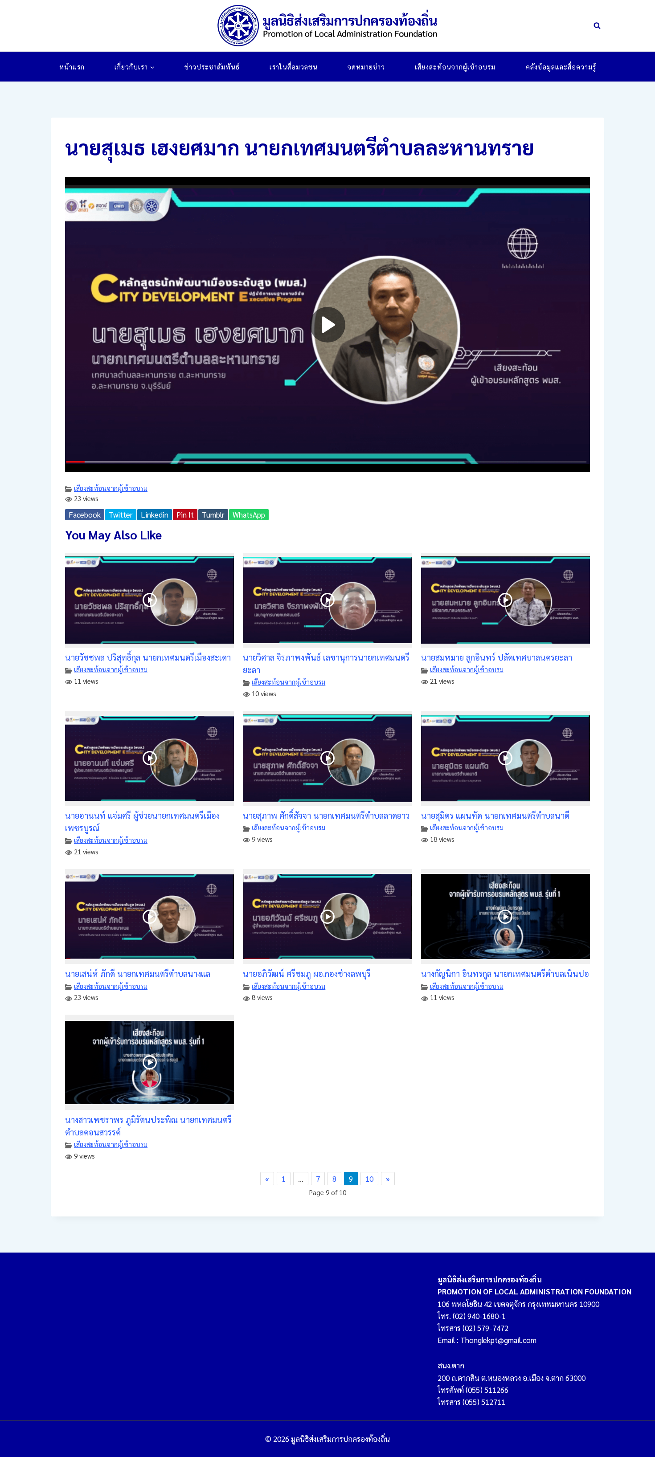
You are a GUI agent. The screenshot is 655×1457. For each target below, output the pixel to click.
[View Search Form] (597, 26)
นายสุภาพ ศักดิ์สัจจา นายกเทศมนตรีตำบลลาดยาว (326, 815)
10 (369, 1179)
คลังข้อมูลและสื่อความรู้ (561, 66)
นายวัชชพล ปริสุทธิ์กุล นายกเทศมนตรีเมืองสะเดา (148, 657)
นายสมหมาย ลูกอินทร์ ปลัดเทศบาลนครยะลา (496, 657)
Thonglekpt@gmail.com (498, 1340)
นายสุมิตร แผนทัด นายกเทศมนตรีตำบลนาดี (495, 815)
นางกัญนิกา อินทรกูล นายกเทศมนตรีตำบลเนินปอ (505, 973)
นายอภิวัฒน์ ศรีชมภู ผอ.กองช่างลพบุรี (307, 973)
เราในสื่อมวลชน (294, 66)
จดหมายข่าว (366, 66)
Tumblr (213, 514)
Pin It (185, 514)
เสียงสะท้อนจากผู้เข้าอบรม (455, 66)
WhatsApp (249, 514)
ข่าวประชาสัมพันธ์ (212, 66)
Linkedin (154, 514)
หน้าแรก (72, 66)
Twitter (121, 514)
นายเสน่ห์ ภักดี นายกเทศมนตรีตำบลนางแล (137, 973)
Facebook (85, 514)
